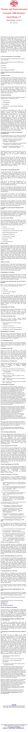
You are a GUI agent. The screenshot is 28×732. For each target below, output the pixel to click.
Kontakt (14, 704)
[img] (14, 3)
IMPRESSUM (12, 728)
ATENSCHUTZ (20, 728)
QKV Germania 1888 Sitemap (14, 727)
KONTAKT (5, 728)
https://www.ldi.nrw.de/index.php (7, 605)
